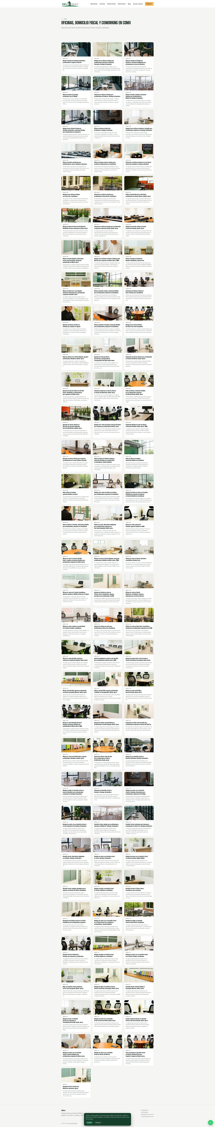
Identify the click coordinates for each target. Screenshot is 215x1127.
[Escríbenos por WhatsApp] (210, 1122)
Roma (82, 1115)
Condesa (77, 1115)
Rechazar (98, 1122)
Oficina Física (122, 4)
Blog (129, 4)
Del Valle (70, 1115)
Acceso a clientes (138, 4)
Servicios (102, 4)
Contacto (149, 4)
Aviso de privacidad (73, 1123)
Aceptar (89, 1122)
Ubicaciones (94, 4)
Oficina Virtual (111, 4)
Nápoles (64, 1115)
